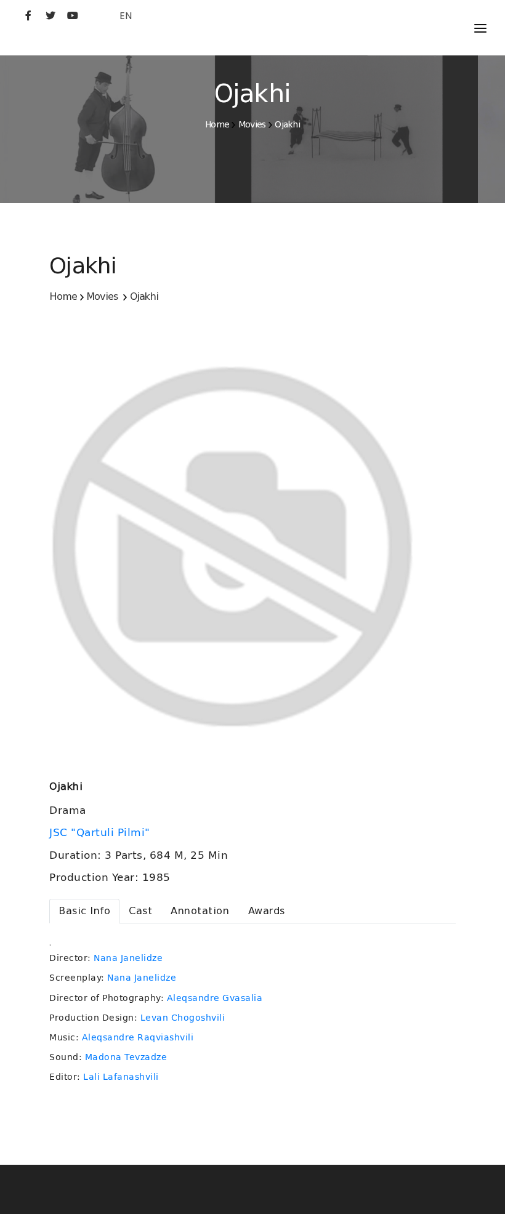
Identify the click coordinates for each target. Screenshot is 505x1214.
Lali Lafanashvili (121, 1077)
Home (217, 124)
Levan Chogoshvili (182, 1018)
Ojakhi (287, 124)
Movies (252, 124)
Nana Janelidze (128, 958)
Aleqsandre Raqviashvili (138, 1037)
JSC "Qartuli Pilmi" (101, 832)
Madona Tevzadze (126, 1057)
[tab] (84, 911)
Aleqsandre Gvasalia (215, 998)
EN (125, 16)
